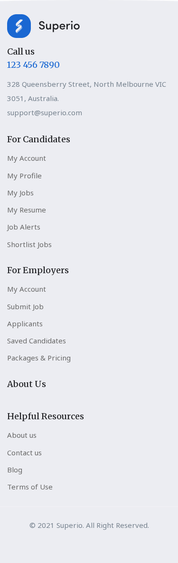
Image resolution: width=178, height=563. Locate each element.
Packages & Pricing (39, 357)
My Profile (24, 175)
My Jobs (20, 192)
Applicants (25, 323)
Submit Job (25, 306)
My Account (26, 158)
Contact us (24, 452)
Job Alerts (23, 226)
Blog (14, 469)
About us (22, 435)
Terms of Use (30, 486)
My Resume (26, 209)
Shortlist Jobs (29, 244)
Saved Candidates (36, 340)
